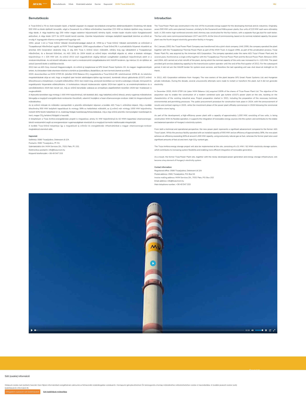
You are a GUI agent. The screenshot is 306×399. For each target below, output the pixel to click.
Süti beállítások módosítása (55, 391)
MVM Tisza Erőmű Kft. (125, 5)
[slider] (139, 330)
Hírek (71, 5)
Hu (274, 4)
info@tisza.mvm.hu (57, 150)
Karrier (98, 5)
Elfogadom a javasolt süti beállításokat (22, 391)
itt (27, 388)
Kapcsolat (108, 5)
